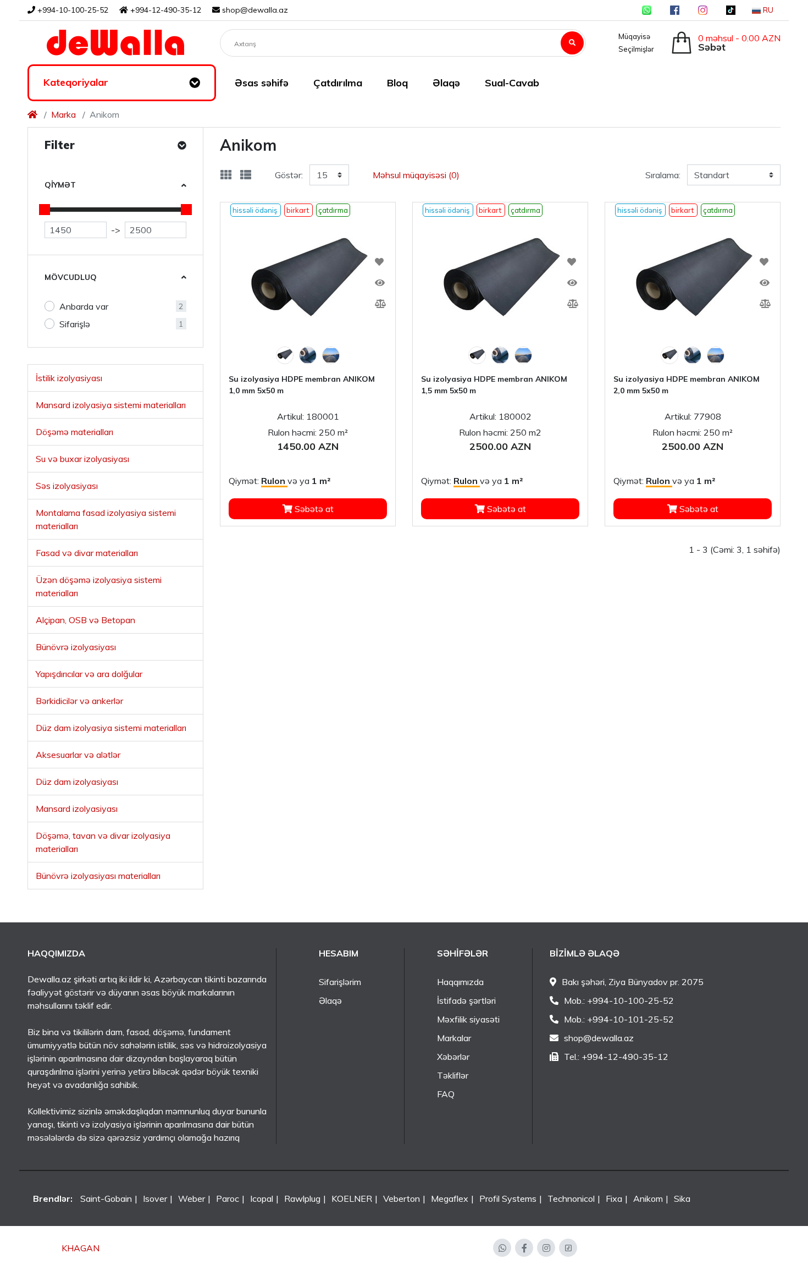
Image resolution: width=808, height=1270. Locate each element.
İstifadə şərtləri (466, 1000)
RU (767, 10)
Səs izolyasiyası (67, 485)
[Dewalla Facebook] (675, 10)
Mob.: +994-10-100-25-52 (619, 1000)
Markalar (454, 1037)
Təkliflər (452, 1075)
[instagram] (546, 1248)
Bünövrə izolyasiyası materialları (98, 875)
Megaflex (449, 1198)
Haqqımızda (460, 981)
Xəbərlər (453, 1056)
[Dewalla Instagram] (703, 10)
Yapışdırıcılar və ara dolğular (89, 673)
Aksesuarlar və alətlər (78, 754)
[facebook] (524, 1248)
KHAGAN (80, 1247)
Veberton (401, 1198)
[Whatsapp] (502, 1248)
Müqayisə (632, 36)
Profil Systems (507, 1198)
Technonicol (571, 1198)
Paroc (227, 1198)
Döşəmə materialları (74, 431)
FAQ (446, 1093)
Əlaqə (330, 1000)
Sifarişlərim (340, 981)
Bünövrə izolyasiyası (76, 646)
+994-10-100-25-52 (71, 10)
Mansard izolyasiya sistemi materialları (111, 404)
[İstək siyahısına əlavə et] (376, 261)
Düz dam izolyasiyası (77, 781)
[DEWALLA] (115, 42)
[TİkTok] (568, 1248)
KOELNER (351, 1198)
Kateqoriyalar (75, 82)
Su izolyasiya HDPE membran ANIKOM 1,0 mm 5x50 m (302, 384)
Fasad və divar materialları (87, 552)
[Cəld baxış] (376, 282)
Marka (63, 114)
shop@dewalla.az (255, 10)
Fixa (614, 1198)
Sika (682, 1198)
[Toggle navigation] (194, 83)
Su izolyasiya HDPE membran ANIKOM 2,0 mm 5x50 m (686, 384)
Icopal (261, 1198)
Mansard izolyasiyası (77, 808)
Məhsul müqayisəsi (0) (416, 174)
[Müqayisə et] (376, 303)
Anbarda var (83, 306)
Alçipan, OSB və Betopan (85, 619)
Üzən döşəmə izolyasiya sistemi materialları (99, 586)
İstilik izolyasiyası (69, 377)
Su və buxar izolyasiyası (82, 458)
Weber (191, 1198)
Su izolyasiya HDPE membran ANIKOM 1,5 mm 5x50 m (494, 384)
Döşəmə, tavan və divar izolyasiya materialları (103, 842)
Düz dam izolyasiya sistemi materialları (111, 727)
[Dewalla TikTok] (731, 10)
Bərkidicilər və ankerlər (79, 700)
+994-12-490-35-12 (164, 10)
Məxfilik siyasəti (468, 1019)
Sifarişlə (74, 323)
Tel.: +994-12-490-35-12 (616, 1056)
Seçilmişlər (634, 49)
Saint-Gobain (106, 1198)
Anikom (648, 1198)
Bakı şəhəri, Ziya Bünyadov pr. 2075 (633, 981)
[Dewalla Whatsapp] (647, 10)
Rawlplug (302, 1198)
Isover (155, 1198)
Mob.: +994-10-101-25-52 (619, 1019)
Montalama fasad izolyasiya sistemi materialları (106, 519)
